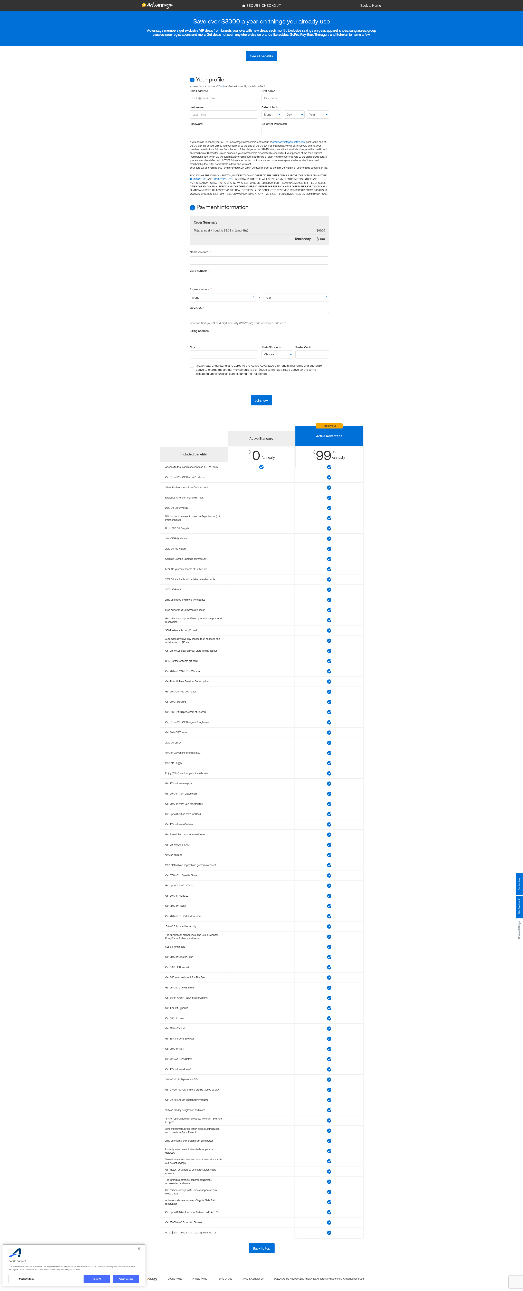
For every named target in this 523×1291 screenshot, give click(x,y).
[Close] (138, 1248)
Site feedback (519, 906)
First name (268, 91)
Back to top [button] (261, 1248)
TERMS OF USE (198, 179)
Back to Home (370, 5)
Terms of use (224, 1278)
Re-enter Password (274, 124)
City (192, 347)
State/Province (271, 347)
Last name (196, 107)
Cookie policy (175, 1278)
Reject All (97, 1279)
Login (222, 86)
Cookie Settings (519, 930)
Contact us (519, 884)
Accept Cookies (126, 1279)
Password (196, 124)
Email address (199, 91)
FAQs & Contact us (253, 1278)
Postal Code (303, 347)
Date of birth (270, 107)
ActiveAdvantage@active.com (288, 142)
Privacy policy (199, 1278)
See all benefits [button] (261, 56)
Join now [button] (261, 400)
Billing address (199, 331)
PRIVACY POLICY (222, 179)
